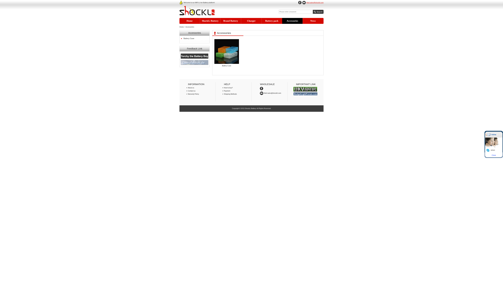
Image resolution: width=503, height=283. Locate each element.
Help (227, 84)
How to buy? (228, 88)
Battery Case (189, 38)
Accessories (292, 21)
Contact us (191, 91)
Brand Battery (230, 21)
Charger (251, 21)
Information (196, 84)
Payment (227, 91)
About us (191, 88)
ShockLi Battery (210, 21)
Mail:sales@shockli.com (315, 3)
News (313, 21)
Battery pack (271, 21)
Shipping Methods (230, 94)
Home (190, 21)
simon (493, 150)
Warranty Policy (193, 94)
